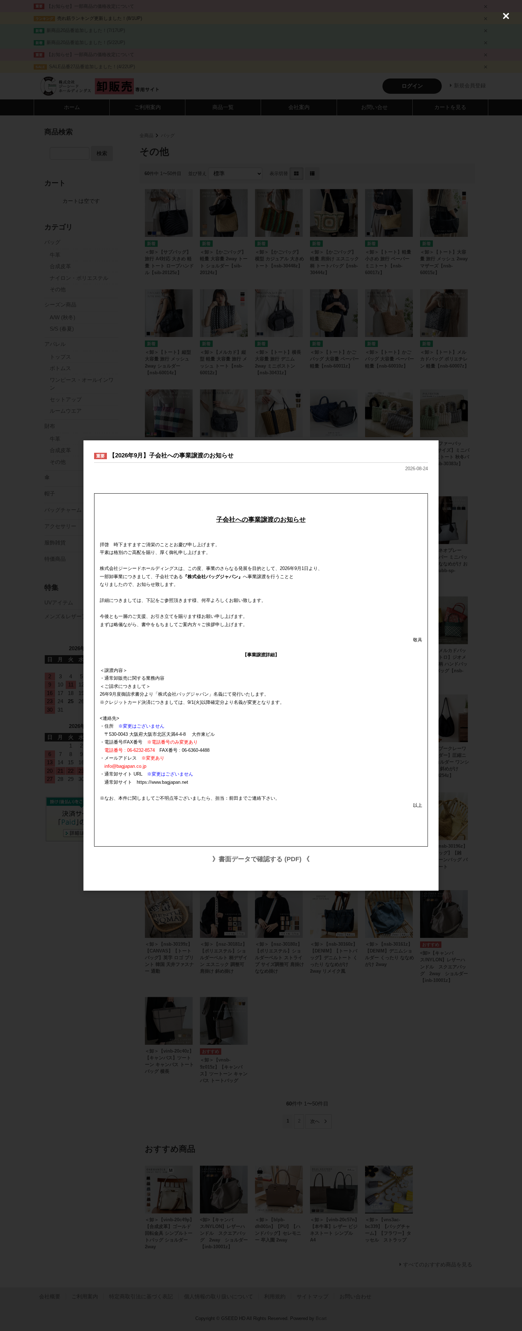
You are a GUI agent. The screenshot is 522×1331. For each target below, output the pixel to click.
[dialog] (261, 665)
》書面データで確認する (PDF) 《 (261, 859)
